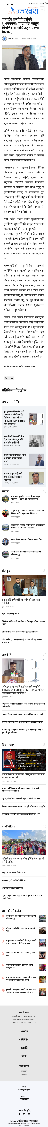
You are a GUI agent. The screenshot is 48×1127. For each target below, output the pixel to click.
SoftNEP (26, 1126)
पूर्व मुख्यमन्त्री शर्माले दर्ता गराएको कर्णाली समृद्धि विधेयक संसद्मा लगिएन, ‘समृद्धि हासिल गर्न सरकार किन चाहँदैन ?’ (23, 690)
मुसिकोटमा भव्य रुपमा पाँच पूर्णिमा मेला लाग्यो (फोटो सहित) (23, 860)
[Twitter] (8, 4)
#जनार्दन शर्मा (9, 378)
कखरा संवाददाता (13, 38)
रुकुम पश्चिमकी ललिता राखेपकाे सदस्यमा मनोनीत (21, 601)
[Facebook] (4, 4)
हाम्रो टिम (24, 1075)
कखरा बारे (24, 1071)
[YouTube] (12, 4)
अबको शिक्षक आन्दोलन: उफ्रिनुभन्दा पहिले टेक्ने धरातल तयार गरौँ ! (23, 776)
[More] (44, 491)
